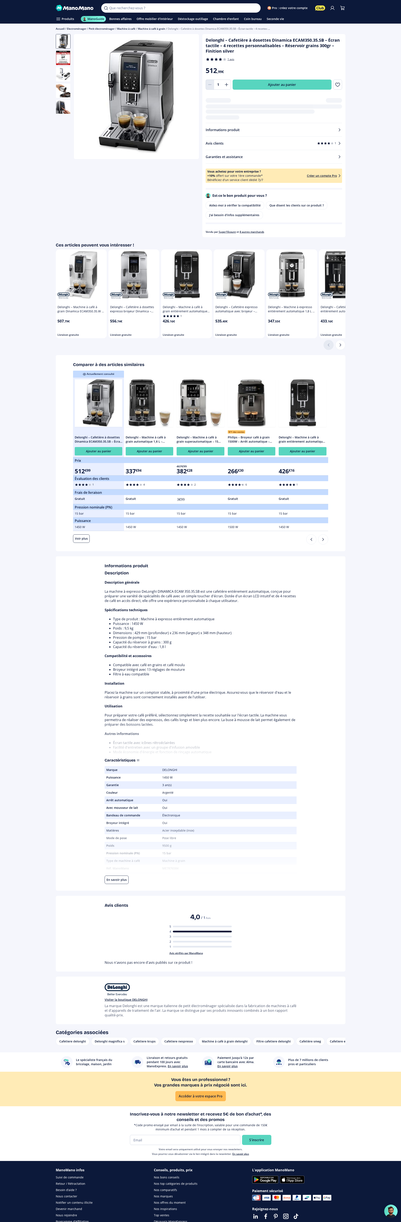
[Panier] (342, 8)
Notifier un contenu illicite (74, 1203)
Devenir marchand (69, 1209)
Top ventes (161, 1215)
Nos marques (163, 1196)
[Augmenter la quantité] (226, 85)
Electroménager (76, 29)
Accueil (60, 29)
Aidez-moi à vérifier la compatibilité (235, 205)
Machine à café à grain (151, 29)
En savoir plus (240, 1154)
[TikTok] (296, 1216)
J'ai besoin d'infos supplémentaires (234, 215)
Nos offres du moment (170, 1203)
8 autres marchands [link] (252, 232)
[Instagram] (285, 1216)
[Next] (323, 539)
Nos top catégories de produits (175, 1184)
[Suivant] (340, 345)
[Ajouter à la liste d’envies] (337, 85)
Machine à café (126, 29)
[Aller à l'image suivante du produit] (190, 97)
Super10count (227, 232)
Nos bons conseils (166, 1177)
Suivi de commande (70, 1177)
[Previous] (311, 539)
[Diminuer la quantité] (210, 85)
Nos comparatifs (165, 1190)
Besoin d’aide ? (66, 1190)
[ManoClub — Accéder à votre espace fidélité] (320, 8)
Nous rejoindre (66, 1215)
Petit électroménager (102, 29)
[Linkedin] (255, 1216)
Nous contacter (66, 1196)
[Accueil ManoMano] (75, 8)
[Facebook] (265, 1216)
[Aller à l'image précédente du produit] (82, 97)
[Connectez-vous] (332, 8)
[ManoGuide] (391, 1211)
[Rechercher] (106, 8)
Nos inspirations (165, 1209)
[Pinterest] (275, 1216)
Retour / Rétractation (70, 1184)
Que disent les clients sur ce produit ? (296, 205)
